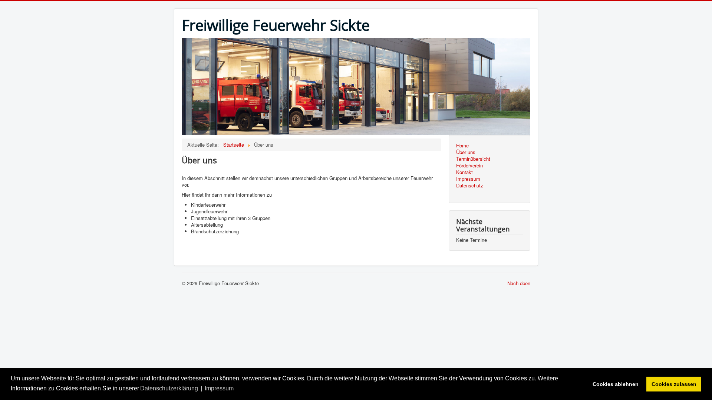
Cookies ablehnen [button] (616, 384)
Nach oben (518, 283)
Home (462, 145)
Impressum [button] (219, 388)
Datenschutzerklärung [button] (169, 388)
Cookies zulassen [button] (674, 384)
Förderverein (469, 165)
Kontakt (464, 172)
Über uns (465, 152)
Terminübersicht (473, 159)
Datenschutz (469, 185)
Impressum (468, 179)
